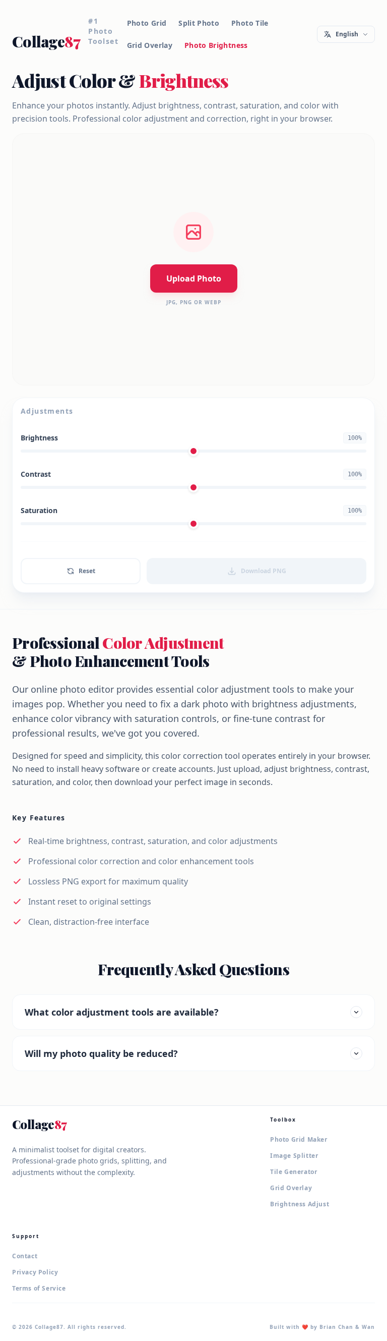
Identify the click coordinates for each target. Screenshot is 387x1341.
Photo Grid (147, 23)
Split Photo (198, 23)
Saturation (39, 510)
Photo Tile (250, 23)
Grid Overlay (149, 45)
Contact (24, 1256)
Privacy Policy (35, 1272)
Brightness (39, 437)
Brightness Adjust (299, 1204)
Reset (87, 571)
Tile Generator (293, 1172)
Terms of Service (39, 1288)
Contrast (36, 474)
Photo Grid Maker (299, 1140)
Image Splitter (294, 1156)
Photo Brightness (216, 45)
